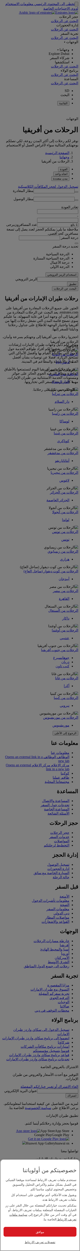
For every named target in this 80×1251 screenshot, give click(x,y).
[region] (40, 1205)
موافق (40, 1232)
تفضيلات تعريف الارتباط (40, 1242)
